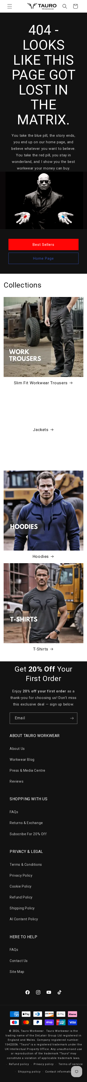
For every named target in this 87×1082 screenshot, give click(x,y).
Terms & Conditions (26, 864)
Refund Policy (21, 897)
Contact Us (19, 961)
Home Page (43, 258)
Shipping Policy (22, 908)
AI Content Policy (24, 919)
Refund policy (19, 1064)
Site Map (17, 972)
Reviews (16, 781)
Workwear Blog (22, 759)
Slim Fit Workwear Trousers (41, 382)
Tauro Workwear (32, 1031)
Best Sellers (43, 244)
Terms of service (70, 1064)
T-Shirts (40, 649)
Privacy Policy (21, 875)
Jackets (40, 429)
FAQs (14, 812)
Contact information (59, 1071)
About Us (17, 749)
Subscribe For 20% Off (28, 834)
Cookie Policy (21, 886)
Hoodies (41, 556)
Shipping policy (29, 1071)
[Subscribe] (71, 718)
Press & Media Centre (27, 770)
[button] (9, 6)
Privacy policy (44, 1064)
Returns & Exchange (26, 823)
